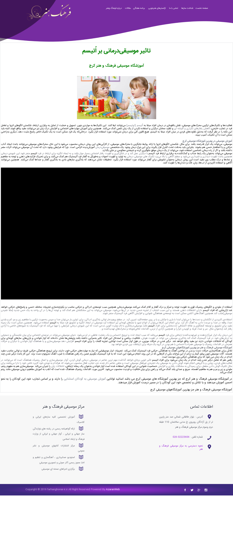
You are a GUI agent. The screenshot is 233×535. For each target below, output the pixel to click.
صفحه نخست (202, 9)
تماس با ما (173, 9)
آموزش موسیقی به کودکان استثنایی (85, 379)
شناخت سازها (187, 9)
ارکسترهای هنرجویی (157, 9)
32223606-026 (181, 437)
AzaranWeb (112, 489)
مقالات (128, 9)
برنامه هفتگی (139, 9)
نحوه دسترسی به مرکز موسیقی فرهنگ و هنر (181, 447)
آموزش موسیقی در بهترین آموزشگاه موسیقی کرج (207, 141)
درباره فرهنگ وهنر (114, 9)
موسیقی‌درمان (102, 147)
